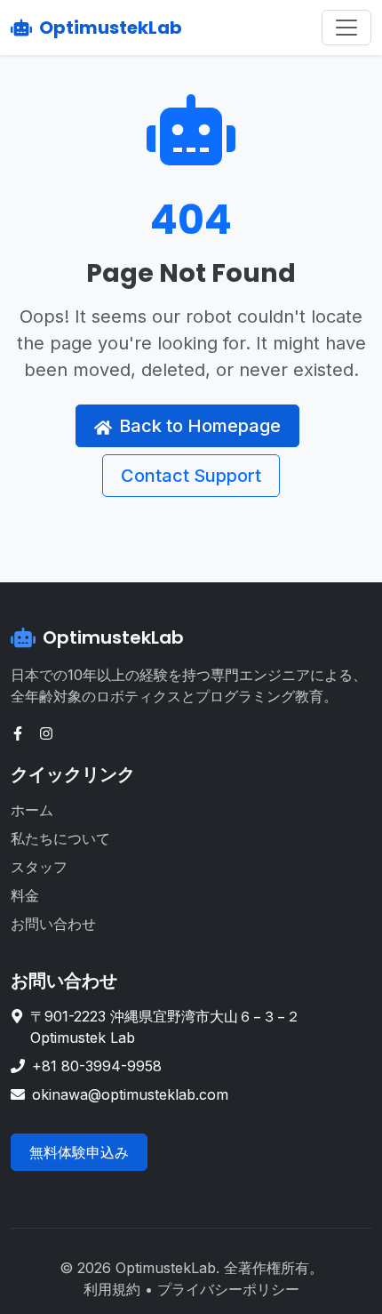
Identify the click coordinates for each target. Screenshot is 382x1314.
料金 (25, 895)
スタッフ (39, 867)
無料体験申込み (79, 1152)
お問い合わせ (53, 924)
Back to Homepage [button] (200, 426)
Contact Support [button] (191, 475)
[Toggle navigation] (346, 27)
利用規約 (112, 1289)
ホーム (32, 810)
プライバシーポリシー (228, 1289)
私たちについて (60, 838)
